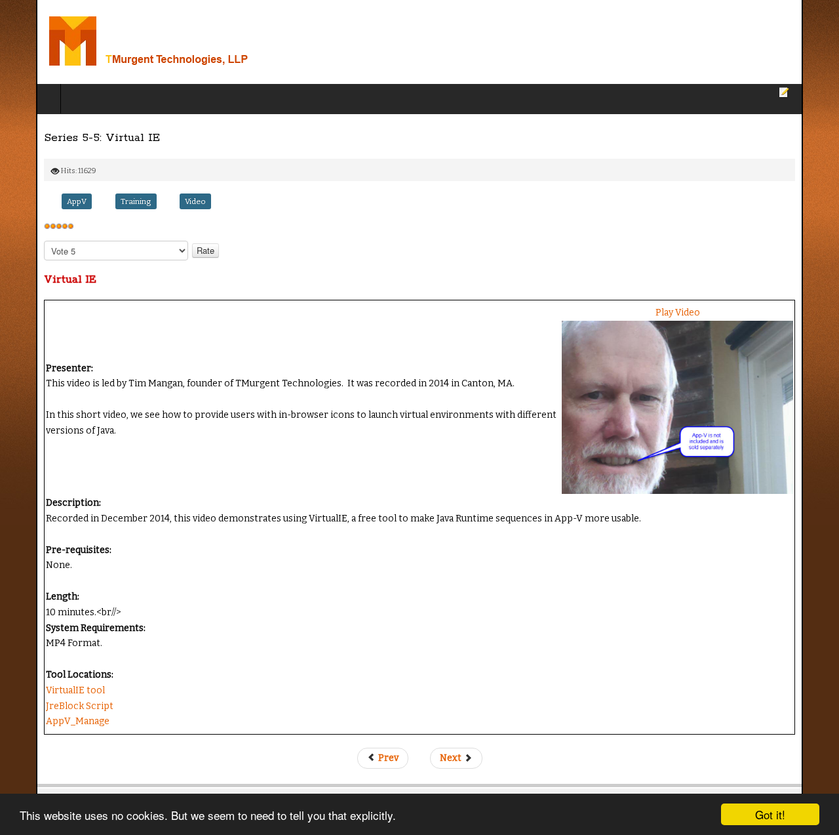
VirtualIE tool (39, 707)
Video (159, 201)
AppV (40, 201)
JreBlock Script (43, 722)
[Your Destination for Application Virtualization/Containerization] (169, 42)
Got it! (770, 814)
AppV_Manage (41, 738)
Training (100, 201)
